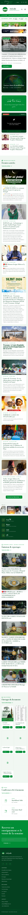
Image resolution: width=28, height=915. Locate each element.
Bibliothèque (4, 881)
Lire (5, 727)
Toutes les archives (6, 166)
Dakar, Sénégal (5, 901)
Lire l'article (6, 66)
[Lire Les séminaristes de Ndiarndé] (20, 713)
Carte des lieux (5, 889)
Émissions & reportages (7, 879)
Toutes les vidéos (6, 550)
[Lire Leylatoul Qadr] (7, 738)
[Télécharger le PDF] (11, 727)
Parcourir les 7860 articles (13, 497)
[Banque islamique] (14, 31)
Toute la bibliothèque (6, 702)
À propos (3, 896)
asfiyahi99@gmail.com (6, 904)
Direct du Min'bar (5, 874)
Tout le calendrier (6, 793)
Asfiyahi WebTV (5, 872)
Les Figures (4, 891)
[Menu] (25, 9)
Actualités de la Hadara (6, 870)
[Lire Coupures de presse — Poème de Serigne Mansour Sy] (7, 763)
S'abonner (6, 843)
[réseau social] (21, 2)
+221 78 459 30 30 (5, 906)
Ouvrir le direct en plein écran (14, 131)
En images (4, 877)
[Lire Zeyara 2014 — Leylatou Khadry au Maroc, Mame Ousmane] (20, 738)
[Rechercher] (22, 9)
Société (3, 893)
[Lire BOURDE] (7, 713)
